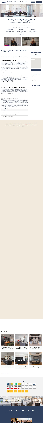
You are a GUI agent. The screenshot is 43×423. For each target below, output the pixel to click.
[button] (32, 85)
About (8, 1)
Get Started (22, 1)
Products (18, 1)
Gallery (15, 1)
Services (11, 1)
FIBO (25, 1)
